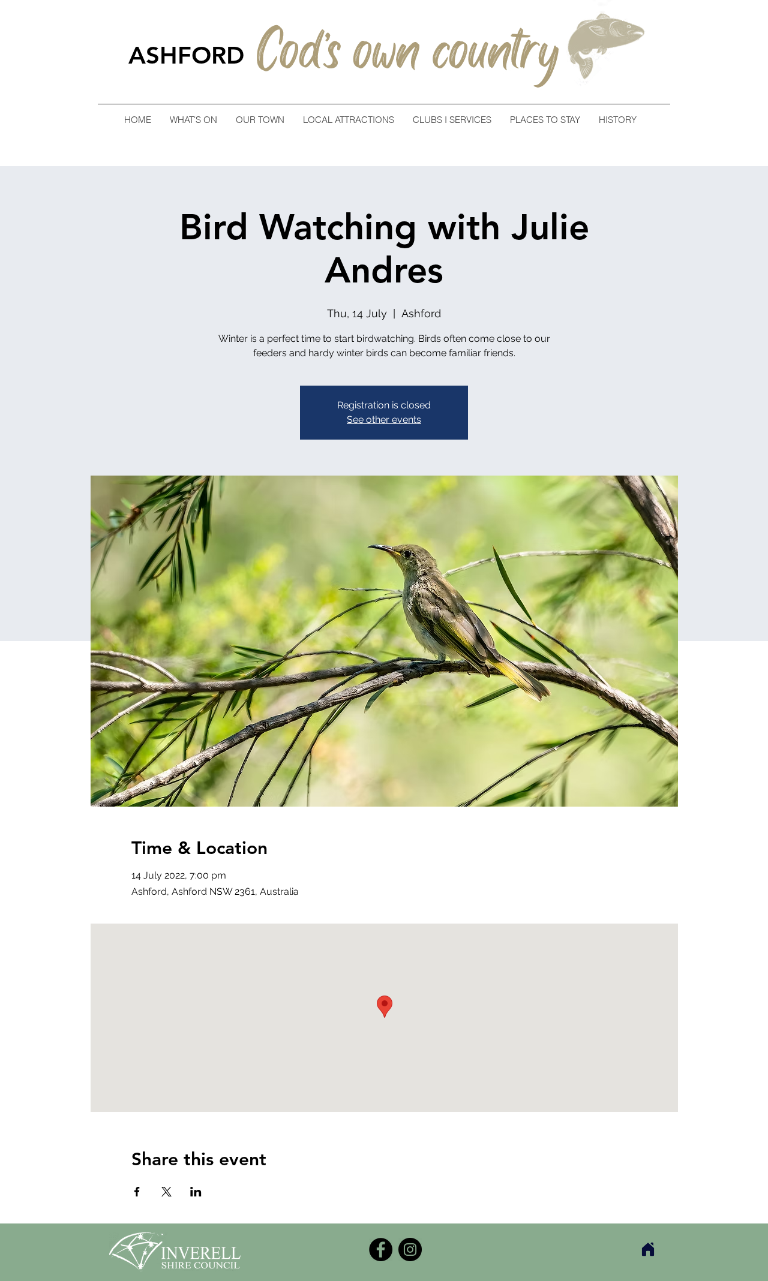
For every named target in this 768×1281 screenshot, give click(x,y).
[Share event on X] (166, 1191)
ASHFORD (186, 55)
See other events (384, 419)
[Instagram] (410, 1249)
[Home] (648, 1249)
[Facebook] (380, 1249)
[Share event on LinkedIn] (196, 1191)
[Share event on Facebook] (137, 1191)
